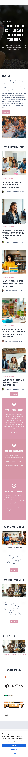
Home (9, 724)
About (17, 726)
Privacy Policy (16, 724)
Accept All (14, 745)
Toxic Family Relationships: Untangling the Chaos (14, 654)
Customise (14, 749)
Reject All (14, 753)
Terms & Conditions (8, 726)
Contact (23, 726)
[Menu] (25, 2)
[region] (14, 744)
